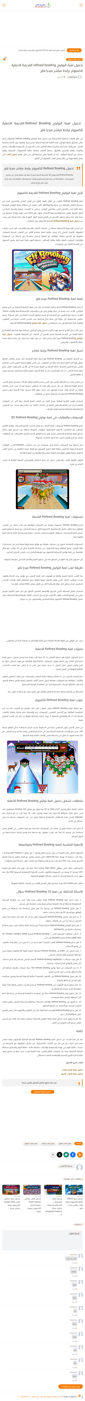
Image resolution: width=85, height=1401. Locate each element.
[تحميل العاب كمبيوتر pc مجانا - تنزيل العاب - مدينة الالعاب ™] (42, 5)
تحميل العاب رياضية (48, 1143)
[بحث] (4, 5)
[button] (73, 1154)
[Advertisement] (42, 30)
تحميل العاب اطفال (74, 59)
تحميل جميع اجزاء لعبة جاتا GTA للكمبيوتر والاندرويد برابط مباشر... (41, 50)
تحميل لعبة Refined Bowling (66, 221)
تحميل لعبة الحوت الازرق (72, 1074)
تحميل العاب (11, 154)
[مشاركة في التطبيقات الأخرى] (53, 1154)
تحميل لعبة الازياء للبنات (72, 1070)
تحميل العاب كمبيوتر (31, 1143)
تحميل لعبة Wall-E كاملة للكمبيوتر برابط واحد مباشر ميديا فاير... (74, 1203)
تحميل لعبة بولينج (39, 323)
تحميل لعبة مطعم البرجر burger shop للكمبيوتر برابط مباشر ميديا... (12, 1203)
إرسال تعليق (74, 1233)
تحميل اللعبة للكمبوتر (42, 1092)
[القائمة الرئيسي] (81, 5)
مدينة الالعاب (72, 77)
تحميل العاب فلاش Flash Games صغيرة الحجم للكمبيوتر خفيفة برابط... (32, 1205)
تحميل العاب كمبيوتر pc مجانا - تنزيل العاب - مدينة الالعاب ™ (39, 1396)
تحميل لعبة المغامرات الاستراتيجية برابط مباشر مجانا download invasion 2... (53, 1207)
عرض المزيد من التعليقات (70, 1386)
